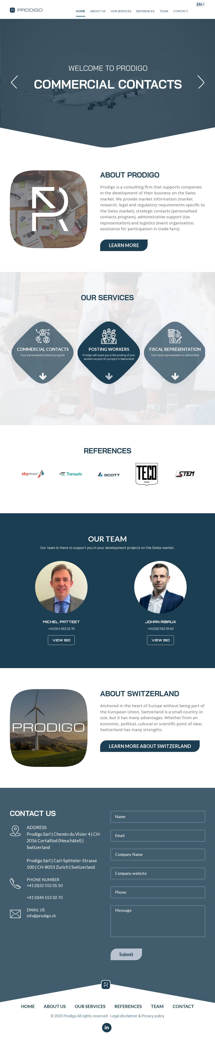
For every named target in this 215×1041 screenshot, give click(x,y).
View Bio (58, 640)
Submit (126, 954)
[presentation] (14, 81)
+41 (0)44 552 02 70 (45, 897)
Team (164, 11)
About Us (97, 11)
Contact (180, 11)
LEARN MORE (124, 245)
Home (80, 11)
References (145, 11)
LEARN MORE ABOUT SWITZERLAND (150, 746)
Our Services (120, 11)
